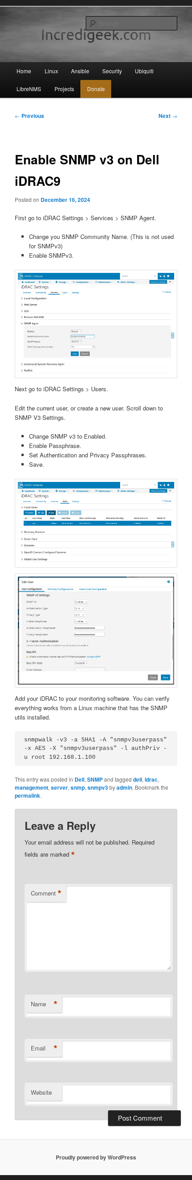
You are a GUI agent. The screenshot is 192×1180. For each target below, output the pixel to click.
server (59, 787)
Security (112, 71)
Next (168, 116)
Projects (64, 88)
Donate (96, 88)
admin (124, 787)
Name (44, 1004)
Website (41, 1092)
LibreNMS (29, 88)
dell (137, 779)
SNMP (95, 779)
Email (44, 1048)
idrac (151, 779)
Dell (79, 779)
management (31, 787)
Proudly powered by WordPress (96, 1157)
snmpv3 (98, 787)
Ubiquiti (144, 71)
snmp (78, 787)
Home (24, 71)
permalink (27, 795)
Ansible (80, 71)
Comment (46, 893)
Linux (51, 71)
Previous (29, 116)
